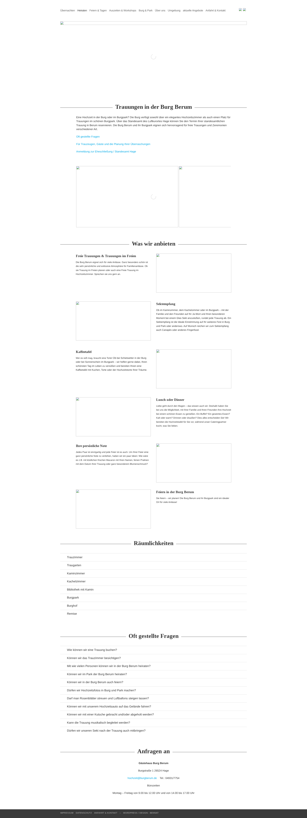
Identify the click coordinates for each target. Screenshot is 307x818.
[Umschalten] (63, 557)
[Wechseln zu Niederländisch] (244, 9)
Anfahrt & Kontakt (215, 10)
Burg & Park (145, 10)
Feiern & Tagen (98, 10)
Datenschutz (84, 813)
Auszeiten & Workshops (122, 10)
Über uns (160, 10)
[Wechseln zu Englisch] (240, 9)
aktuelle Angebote (193, 10)
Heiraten (82, 10)
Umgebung (174, 10)
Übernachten (67, 10)
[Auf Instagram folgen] (237, 10)
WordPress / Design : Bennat (140, 813)
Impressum (67, 813)
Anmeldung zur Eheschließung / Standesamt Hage (106, 151)
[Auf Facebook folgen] (234, 10)
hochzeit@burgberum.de (142, 778)
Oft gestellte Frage (87, 136)
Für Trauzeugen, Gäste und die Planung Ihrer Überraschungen (113, 144)
